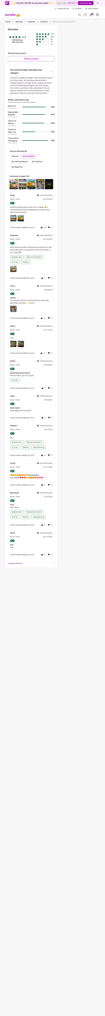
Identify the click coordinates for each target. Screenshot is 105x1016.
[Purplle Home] (10, 14)
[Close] (98, 3)
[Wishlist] (85, 14)
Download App (86, 3)
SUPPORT (78, 9)
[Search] (79, 14)
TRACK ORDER (93, 9)
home (7, 21)
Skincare (19, 21)
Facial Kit (31, 21)
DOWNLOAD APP (63, 9)
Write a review (31, 58)
